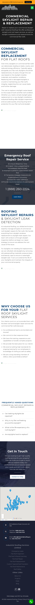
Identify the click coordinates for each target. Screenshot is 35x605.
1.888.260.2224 (19, 530)
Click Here (28, 2)
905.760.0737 (16, 538)
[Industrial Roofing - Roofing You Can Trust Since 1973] (9, 7)
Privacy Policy (22, 599)
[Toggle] (3, 414)
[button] (32, 7)
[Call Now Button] (31, 601)
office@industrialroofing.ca (21, 537)
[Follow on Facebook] (15, 589)
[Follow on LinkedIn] (19, 589)
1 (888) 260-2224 (17, 189)
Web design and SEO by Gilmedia (17, 596)
